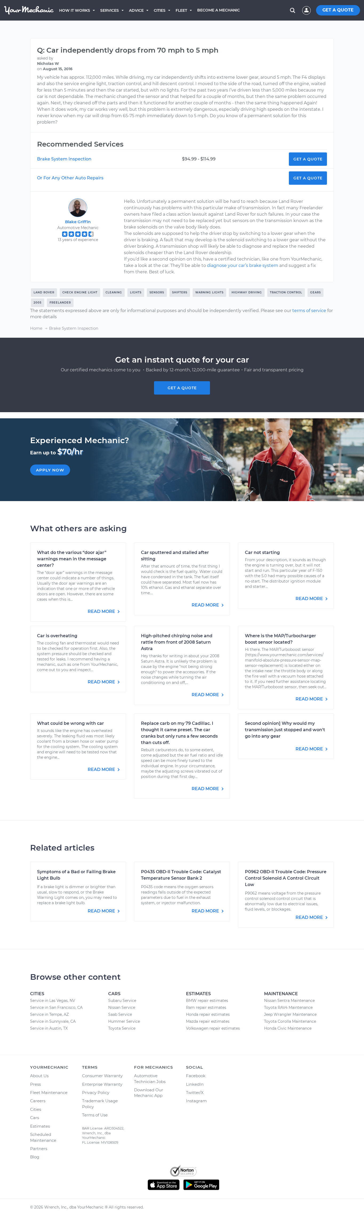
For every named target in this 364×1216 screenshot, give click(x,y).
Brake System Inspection (64, 159)
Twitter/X (195, 1092)
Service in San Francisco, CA (56, 1007)
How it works (74, 10)
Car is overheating (57, 635)
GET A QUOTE (338, 10)
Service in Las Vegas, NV (52, 1000)
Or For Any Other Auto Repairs (70, 177)
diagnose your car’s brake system (242, 265)
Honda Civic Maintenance (288, 1028)
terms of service (309, 310)
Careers (37, 1100)
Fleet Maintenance (48, 1092)
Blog (34, 1156)
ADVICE (136, 10)
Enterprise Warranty (102, 1084)
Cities (159, 10)
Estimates (40, 1126)
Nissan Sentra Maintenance (289, 1000)
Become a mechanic (218, 10)
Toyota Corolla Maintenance (290, 1021)
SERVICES (109, 10)
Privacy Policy (95, 1092)
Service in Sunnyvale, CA (53, 1021)
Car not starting (262, 552)
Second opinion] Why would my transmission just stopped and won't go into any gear (285, 730)
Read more (102, 611)
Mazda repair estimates (207, 1021)
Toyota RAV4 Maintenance (288, 1007)
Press (35, 1084)
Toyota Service (121, 1028)
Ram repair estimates (206, 1007)
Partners (38, 1148)
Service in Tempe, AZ (49, 1014)
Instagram (196, 1100)
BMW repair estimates (207, 1000)
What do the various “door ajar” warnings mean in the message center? (71, 559)
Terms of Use (95, 1114)
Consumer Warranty (102, 1075)
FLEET (181, 10)
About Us (39, 1075)
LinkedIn (195, 1084)
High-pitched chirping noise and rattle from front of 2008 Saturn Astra (176, 642)
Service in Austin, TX (49, 1028)
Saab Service (120, 1014)
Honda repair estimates (208, 1014)
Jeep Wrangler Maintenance (290, 1014)
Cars (34, 1117)
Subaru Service (122, 1000)
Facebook (195, 1075)
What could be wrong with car (70, 723)
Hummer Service (124, 1021)
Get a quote (182, 387)
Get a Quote (307, 159)
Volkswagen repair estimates (213, 1028)
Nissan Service (121, 1007)
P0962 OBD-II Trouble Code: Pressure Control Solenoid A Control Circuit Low (285, 878)
